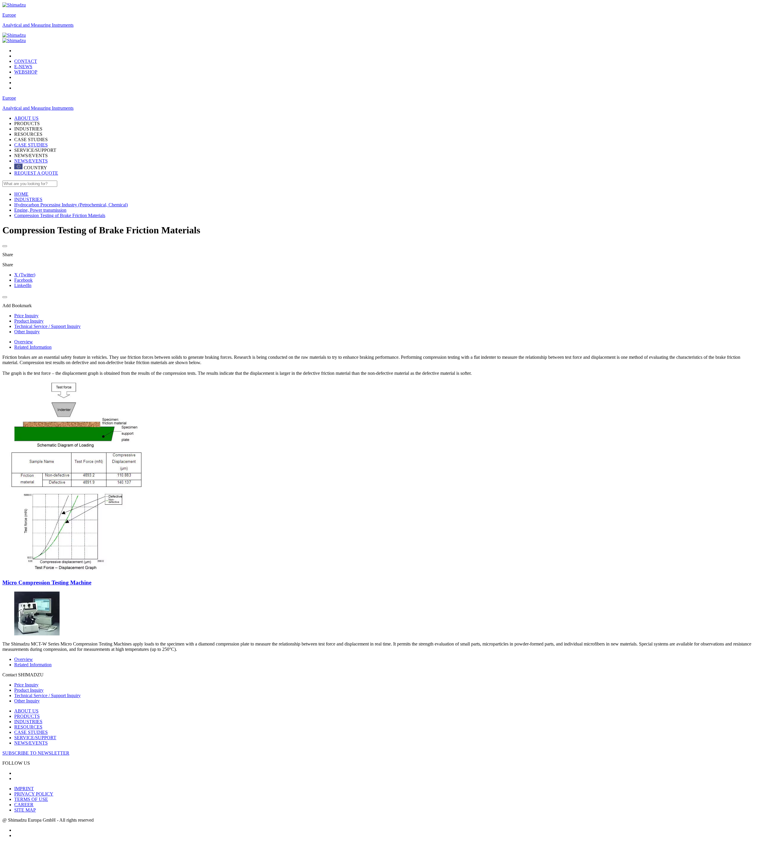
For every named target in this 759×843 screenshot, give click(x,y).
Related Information (33, 347)
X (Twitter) (24, 274)
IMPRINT (24, 788)
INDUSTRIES (28, 721)
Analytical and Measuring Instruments (38, 25)
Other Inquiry (27, 700)
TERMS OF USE (31, 799)
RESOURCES (28, 726)
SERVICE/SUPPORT (35, 737)
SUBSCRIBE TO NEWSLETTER (35, 753)
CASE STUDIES (31, 144)
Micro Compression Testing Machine (46, 582)
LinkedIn (22, 285)
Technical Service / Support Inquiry (47, 695)
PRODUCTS (27, 716)
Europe (9, 14)
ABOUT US (26, 710)
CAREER (24, 804)
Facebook (23, 280)
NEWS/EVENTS (31, 160)
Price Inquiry (26, 684)
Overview (23, 341)
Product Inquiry (29, 690)
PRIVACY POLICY (33, 793)
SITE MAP (25, 809)
